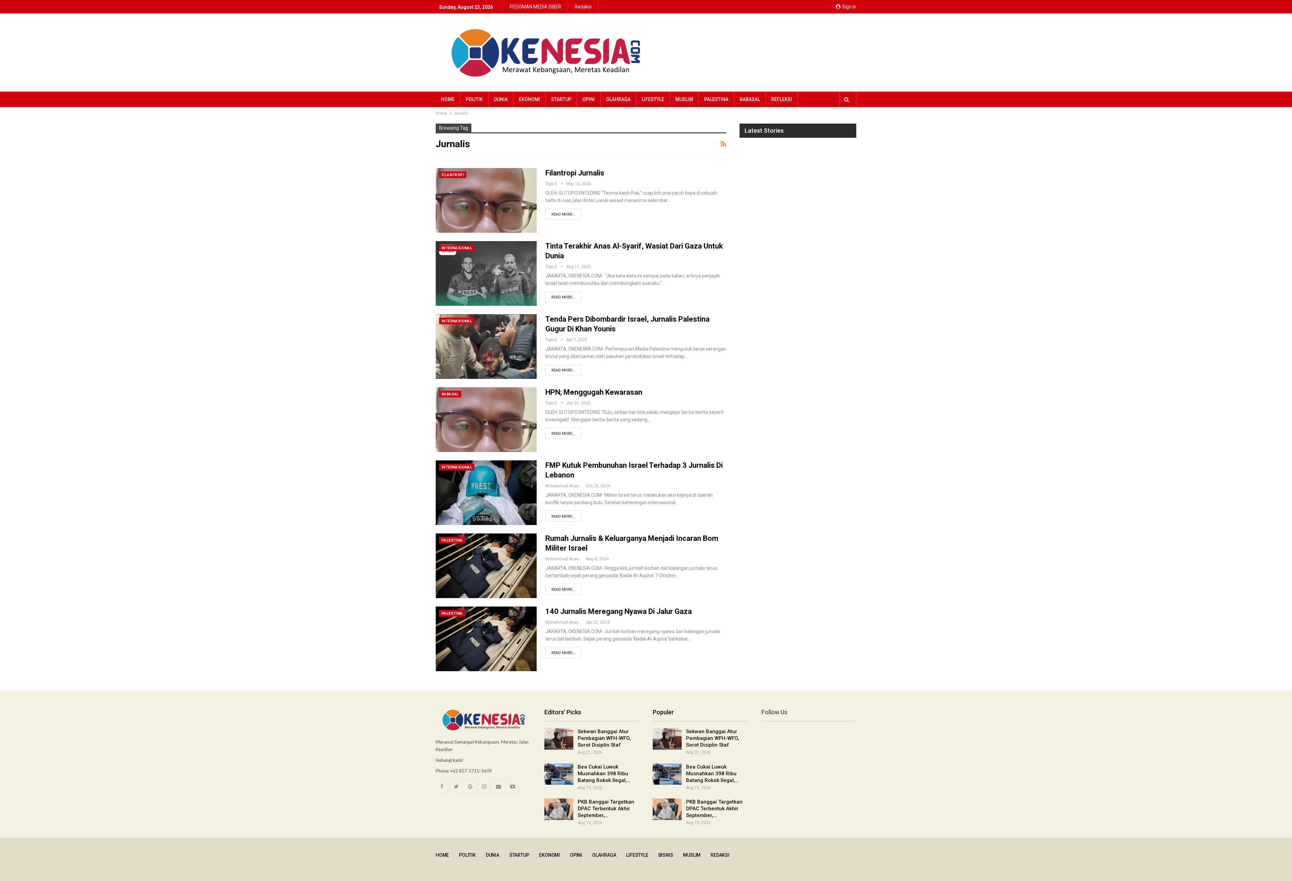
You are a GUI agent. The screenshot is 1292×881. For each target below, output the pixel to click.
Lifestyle (653, 99)
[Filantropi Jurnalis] (486, 200)
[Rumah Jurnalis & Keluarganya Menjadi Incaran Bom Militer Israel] (486, 565)
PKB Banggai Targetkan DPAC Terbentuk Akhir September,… (606, 808)
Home (448, 99)
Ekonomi (529, 99)
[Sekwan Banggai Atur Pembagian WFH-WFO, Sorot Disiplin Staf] (558, 739)
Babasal (750, 99)
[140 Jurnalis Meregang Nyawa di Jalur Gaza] (486, 639)
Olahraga (618, 99)
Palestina (716, 99)
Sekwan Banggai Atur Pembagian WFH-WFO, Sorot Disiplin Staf (604, 738)
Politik (474, 99)
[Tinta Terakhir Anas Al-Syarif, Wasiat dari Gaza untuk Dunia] (486, 273)
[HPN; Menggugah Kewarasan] (486, 419)
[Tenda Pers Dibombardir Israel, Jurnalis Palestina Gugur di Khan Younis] (486, 346)
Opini (588, 99)
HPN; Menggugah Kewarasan (593, 392)
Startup (561, 99)
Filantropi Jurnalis (574, 173)
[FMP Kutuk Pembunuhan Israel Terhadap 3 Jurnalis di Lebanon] (486, 492)
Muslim (684, 99)
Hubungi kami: (449, 760)
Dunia (501, 99)
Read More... (563, 214)
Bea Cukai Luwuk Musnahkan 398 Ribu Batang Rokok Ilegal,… (604, 773)
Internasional (456, 248)
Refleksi (781, 99)
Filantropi (452, 175)
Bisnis (665, 855)
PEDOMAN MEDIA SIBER (535, 6)
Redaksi (583, 6)
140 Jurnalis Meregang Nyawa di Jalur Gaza (618, 611)
